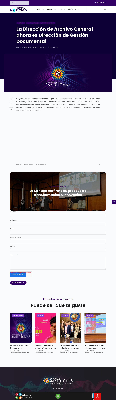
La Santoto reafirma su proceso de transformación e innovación (58, 192)
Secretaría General (48, 23)
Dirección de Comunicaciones (26, 47)
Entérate (21, 23)
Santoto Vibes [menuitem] (51, 9)
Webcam (97, 396)
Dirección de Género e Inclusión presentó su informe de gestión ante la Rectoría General (70, 346)
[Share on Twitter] (11, 104)
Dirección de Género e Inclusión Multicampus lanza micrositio (44, 346)
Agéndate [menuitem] (40, 9)
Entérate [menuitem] (62, 9)
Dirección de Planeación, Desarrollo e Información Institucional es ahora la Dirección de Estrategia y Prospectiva (21, 346)
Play (58, 396)
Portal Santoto (101, 3)
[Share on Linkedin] (11, 109)
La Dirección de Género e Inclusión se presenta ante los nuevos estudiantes (94, 346)
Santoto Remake (33, 23)
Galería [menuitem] (70, 9)
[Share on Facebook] (11, 99)
